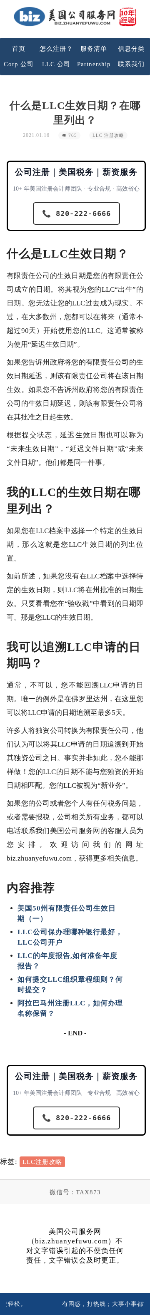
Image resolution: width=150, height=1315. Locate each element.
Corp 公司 (19, 64)
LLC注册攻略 (42, 1162)
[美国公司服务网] (75, 16)
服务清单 (93, 48)
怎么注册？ (56, 48)
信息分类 (131, 48)
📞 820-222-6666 (76, 213)
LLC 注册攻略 (108, 135)
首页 (18, 48)
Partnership (94, 64)
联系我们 (131, 64)
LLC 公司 (56, 64)
